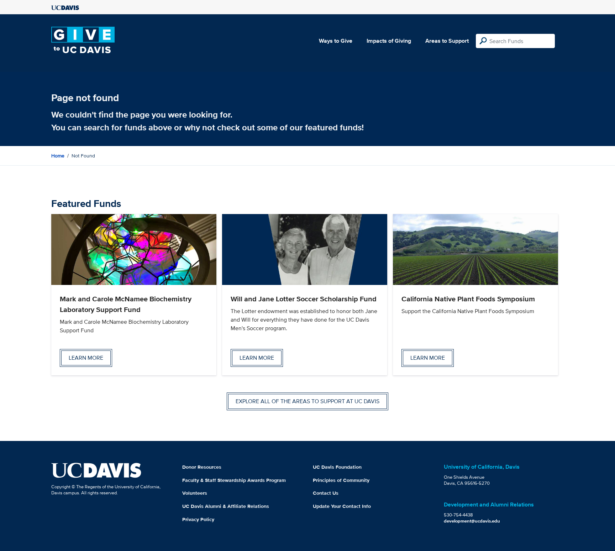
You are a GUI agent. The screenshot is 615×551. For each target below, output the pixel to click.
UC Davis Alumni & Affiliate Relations (225, 506)
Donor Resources (201, 467)
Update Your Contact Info (342, 506)
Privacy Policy (198, 519)
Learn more (86, 358)
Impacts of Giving (389, 41)
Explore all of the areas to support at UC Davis (307, 401)
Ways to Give (335, 41)
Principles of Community (341, 480)
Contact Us (325, 493)
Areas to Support (447, 41)
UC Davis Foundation (337, 467)
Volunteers (194, 493)
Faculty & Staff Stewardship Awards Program (234, 480)
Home (57, 155)
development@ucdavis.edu (472, 521)
